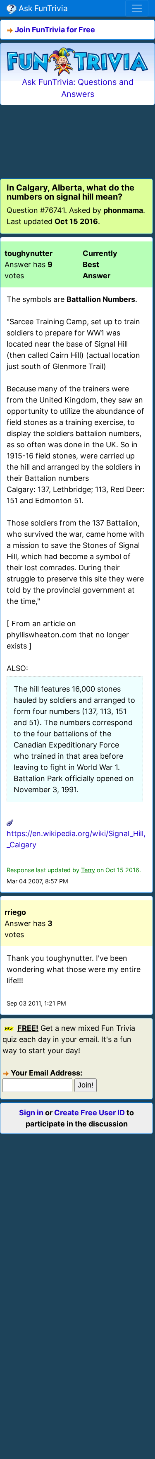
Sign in (31, 1112)
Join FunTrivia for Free (55, 29)
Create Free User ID (89, 1112)
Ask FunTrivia (42, 8)
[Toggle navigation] (136, 8)
